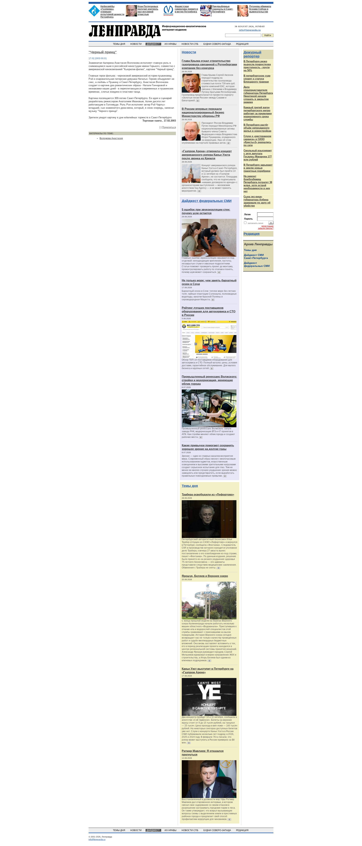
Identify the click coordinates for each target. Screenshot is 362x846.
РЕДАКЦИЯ (242, 44)
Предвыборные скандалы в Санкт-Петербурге (222, 9)
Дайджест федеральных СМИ (207, 201)
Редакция (252, 234)
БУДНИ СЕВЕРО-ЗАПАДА (217, 44)
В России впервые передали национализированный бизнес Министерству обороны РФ (203, 112)
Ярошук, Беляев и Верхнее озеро (205, 575)
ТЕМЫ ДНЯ (119, 44)
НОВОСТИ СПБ (190, 44)
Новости (189, 52)
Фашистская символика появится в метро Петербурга (186, 9)
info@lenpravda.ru (250, 30)
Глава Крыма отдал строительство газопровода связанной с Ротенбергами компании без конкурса (209, 64)
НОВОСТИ (136, 44)
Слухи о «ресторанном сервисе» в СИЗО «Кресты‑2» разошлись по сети (257, 141)
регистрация (267, 226)
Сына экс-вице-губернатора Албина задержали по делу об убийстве (257, 201)
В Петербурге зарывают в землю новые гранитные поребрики (258, 167)
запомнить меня (255, 223)
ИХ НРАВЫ (170, 44)
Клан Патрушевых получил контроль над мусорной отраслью (148, 10)
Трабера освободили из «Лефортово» (208, 494)
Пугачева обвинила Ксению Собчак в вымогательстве (260, 9)
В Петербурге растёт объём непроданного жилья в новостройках (257, 127)
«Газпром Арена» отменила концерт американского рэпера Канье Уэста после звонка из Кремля (207, 154)
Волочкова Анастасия (111, 138)
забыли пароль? (265, 228)
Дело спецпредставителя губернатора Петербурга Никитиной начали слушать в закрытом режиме (258, 95)
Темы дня (190, 486)
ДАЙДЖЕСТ (153, 44)
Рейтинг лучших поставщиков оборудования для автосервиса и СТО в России (208, 311)
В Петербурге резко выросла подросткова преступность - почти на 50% (257, 66)
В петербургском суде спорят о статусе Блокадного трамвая (257, 78)
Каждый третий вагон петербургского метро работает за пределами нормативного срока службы (258, 113)
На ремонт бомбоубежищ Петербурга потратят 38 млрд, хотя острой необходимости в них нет (258, 184)
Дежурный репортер (252, 54)
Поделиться (169, 127)
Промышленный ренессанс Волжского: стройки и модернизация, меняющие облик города (209, 380)
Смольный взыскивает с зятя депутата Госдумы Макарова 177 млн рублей (258, 155)
